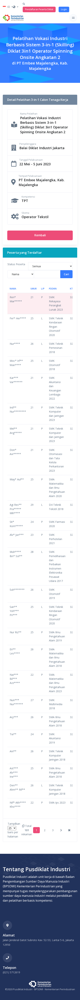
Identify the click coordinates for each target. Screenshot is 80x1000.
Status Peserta (16, 264)
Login (64, 9)
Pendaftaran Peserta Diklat (39, 9)
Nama (13, 288)
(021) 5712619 (11, 972)
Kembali (40, 235)
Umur (34, 288)
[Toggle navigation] (73, 18)
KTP (72, 288)
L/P (42, 288)
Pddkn (53, 288)
